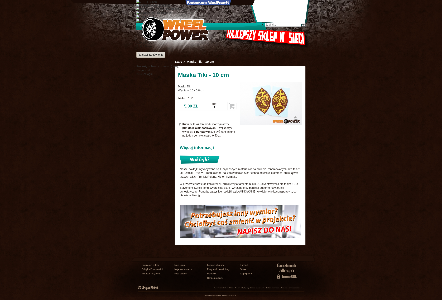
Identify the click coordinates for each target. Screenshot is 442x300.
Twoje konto (143, 70)
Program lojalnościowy (218, 269)
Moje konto (179, 265)
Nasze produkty (215, 278)
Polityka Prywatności (152, 269)
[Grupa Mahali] (150, 289)
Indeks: (181, 98)
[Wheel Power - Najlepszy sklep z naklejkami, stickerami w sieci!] (176, 29)
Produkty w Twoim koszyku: (157, 66)
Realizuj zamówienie (151, 54)
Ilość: (214, 104)
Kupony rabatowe (215, 265)
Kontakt (244, 265)
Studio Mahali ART (229, 295)
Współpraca (246, 273)
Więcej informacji (197, 147)
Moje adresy (180, 273)
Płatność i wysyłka (151, 273)
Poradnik (211, 273)
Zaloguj (148, 74)
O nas (243, 269)
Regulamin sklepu (150, 265)
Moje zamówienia (183, 269)
